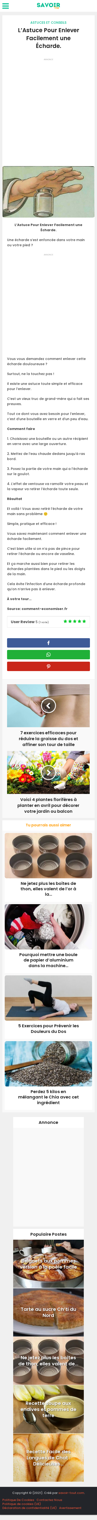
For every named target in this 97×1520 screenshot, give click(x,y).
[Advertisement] (48, 110)
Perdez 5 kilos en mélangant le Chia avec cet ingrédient (48, 1097)
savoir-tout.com (71, 1493)
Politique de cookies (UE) (21, 1504)
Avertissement (70, 1508)
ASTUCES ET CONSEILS (48, 22)
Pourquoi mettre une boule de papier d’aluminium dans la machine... (48, 960)
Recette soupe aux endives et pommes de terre (48, 1409)
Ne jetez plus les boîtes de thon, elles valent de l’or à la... (48, 888)
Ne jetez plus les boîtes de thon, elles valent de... (48, 1360)
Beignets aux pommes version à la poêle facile (48, 1264)
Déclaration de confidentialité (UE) (29, 1508)
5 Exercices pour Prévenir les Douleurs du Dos (48, 1028)
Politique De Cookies (18, 1500)
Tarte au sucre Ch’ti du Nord (48, 1312)
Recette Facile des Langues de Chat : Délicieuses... (48, 1457)
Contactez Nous (49, 1500)
